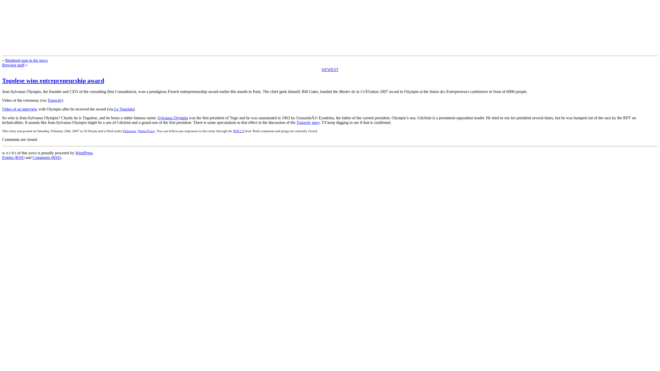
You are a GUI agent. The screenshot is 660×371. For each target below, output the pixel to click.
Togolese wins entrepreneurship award (53, 80)
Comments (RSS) (46, 157)
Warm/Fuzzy (146, 131)
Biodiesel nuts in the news (26, 60)
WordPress (84, 153)
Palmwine (129, 131)
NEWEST (330, 70)
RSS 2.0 (238, 131)
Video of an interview (19, 109)
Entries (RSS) (13, 157)
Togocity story (308, 122)
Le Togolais (124, 109)
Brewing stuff (13, 65)
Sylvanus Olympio (173, 118)
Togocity (54, 100)
